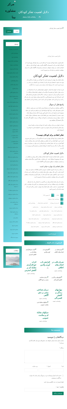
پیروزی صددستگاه (14, 237)
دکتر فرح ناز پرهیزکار (54, 203)
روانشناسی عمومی (58, 270)
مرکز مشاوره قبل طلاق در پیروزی (13, 185)
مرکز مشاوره (35, 207)
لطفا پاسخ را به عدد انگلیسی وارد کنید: (54, 382)
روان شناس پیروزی (14, 68)
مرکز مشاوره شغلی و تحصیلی (14, 152)
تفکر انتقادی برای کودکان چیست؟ (50, 135)
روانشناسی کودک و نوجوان (53, 199)
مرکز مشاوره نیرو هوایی (57, 226)
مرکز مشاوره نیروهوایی (13, 198)
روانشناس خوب (15, 57)
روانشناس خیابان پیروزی (13, 61)
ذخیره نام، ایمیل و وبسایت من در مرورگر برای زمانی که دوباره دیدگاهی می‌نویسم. (45, 377)
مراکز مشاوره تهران (14, 76)
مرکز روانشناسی (14, 80)
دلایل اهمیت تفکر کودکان (43, 203)
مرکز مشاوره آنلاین (14, 92)
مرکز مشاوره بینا (33, 210)
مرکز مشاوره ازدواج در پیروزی (14, 97)
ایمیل (48, 366)
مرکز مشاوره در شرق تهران (14, 142)
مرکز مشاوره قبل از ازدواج (12, 168)
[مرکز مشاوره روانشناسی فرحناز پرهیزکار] (9, 10)
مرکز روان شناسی (14, 84)
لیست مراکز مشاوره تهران (46, 207)
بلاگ (47, 268)
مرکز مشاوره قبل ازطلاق (13, 176)
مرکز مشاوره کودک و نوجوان (44, 222)
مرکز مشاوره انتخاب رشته (56, 210)
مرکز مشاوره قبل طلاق (57, 222)
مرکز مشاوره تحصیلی (13, 114)
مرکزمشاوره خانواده (14, 125)
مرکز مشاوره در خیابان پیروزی (14, 136)
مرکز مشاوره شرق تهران (57, 218)
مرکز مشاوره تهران (47, 214)
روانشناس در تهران (58, 207)
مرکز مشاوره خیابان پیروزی (15, 130)
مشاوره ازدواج (15, 225)
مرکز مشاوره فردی (45, 218)
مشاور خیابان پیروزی (45, 226)
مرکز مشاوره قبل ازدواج (34, 218)
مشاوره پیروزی (15, 233)
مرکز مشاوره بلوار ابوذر (44, 210)
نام (62, 366)
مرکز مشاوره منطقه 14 (31, 222)
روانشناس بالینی (31, 203)
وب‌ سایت (34, 366)
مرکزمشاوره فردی (14, 164)
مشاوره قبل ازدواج (35, 226)
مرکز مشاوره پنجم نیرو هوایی (14, 203)
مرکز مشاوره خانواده (36, 214)
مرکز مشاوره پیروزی (58, 214)
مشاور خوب (15, 217)
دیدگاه (61, 348)
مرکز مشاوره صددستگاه (13, 157)
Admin (57, 195)
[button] (62, 2)
